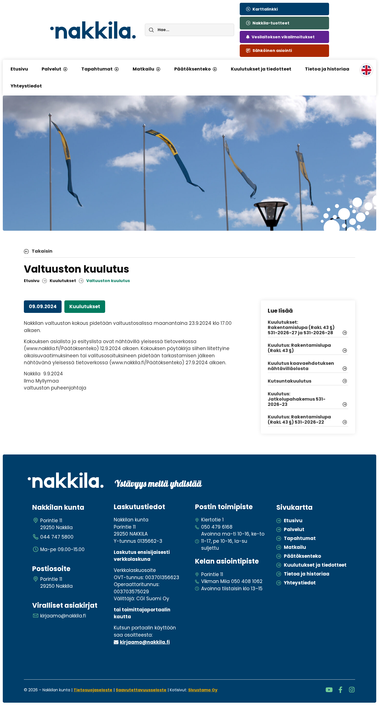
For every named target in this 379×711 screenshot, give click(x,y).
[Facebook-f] (340, 690)
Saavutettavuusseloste (141, 690)
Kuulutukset (63, 280)
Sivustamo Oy (203, 690)
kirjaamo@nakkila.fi (145, 642)
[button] (65, 69)
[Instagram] (352, 690)
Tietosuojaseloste (93, 690)
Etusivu (31, 280)
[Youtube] (329, 690)
